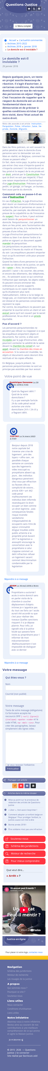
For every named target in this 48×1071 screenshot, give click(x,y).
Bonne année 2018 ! (17, 824)
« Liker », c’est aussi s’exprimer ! (23, 810)
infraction (16, 201)
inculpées (7, 339)
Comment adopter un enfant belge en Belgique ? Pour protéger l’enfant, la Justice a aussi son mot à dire (25, 817)
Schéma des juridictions (24, 846)
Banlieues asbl (30, 1055)
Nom (7, 684)
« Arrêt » (12, 875)
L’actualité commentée (30, 40)
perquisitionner (26, 219)
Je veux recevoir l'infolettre (21, 764)
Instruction (36, 123)
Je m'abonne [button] (15, 1039)
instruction (17, 197)
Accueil (12, 40)
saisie (10, 267)
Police (17, 126)
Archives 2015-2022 (17, 43)
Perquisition (7, 126)
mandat (6, 243)
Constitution (32, 174)
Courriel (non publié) (15, 693)
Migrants (23, 129)
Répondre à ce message (16, 579)
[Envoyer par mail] (14, 786)
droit (8, 174)
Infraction (26, 126)
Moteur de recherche (22, 853)
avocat (5, 313)
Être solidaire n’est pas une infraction (25, 829)
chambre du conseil (22, 345)
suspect (10, 216)
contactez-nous (36, 952)
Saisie (34, 126)
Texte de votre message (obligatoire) (23, 710)
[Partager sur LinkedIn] (33, 786)
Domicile (13, 129)
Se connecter (22, 1052)
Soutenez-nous (19, 838)
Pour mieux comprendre (25, 861)
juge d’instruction (16, 183)
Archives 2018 (14, 46)
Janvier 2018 (30, 46)
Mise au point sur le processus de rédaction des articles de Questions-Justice (24, 802)
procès (37, 316)
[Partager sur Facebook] (27, 786)
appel (5, 349)
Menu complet (24, 26)
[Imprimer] (21, 786)
